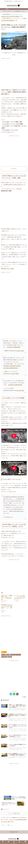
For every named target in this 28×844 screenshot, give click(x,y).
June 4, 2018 (20, 350)
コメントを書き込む (14, 813)
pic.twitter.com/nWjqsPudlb (15, 384)
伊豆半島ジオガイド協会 (7, 268)
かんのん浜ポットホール (16, 654)
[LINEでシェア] (14, 694)
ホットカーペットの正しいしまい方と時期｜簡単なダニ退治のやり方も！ (19, 597)
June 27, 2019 (15, 373)
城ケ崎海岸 (5, 656)
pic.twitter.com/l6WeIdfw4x (13, 347)
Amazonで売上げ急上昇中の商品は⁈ (10, 16)
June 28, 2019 (20, 390)
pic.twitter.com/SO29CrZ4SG (10, 368)
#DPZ (19, 366)
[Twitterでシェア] (11, 694)
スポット (4, 651)
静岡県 (10, 656)
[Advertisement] (14, 73)
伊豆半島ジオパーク (9, 517)
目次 (12, 168)
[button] (17, 694)
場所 (8, 654)
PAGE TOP (14, 832)
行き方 (4, 654)
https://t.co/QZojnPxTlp (11, 366)
